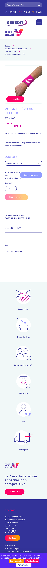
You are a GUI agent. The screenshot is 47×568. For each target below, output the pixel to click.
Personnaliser (24, 565)
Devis (39, 11)
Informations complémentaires (17, 217)
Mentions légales (12, 548)
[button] (39, 22)
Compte (12, 11)
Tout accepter (16, 561)
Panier (26, 11)
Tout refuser (32, 561)
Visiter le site (14, 491)
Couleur (11, 157)
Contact (12, 537)
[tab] (23, 218)
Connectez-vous (31, 175)
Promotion (15, 99)
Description (13, 228)
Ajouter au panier (16, 197)
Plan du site (10, 545)
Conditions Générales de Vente (19, 551)
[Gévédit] (16, 22)
